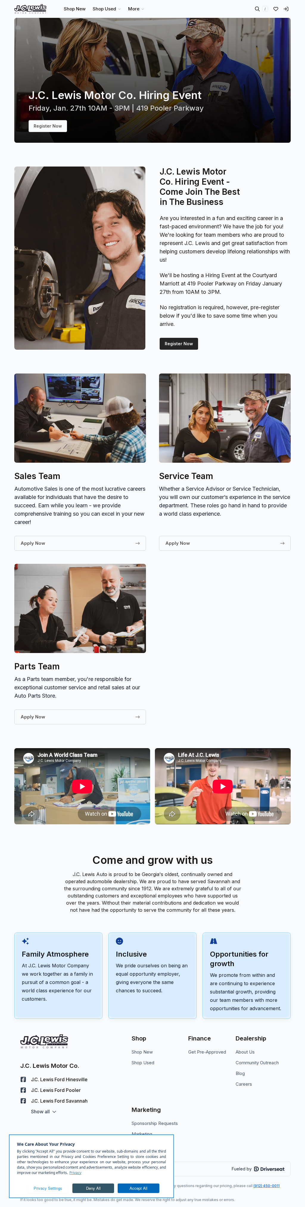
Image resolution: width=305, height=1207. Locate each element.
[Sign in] (286, 9)
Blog (240, 1073)
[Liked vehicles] (276, 9)
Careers (244, 1084)
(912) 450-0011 (266, 1186)
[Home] (30, 9)
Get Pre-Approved (207, 1052)
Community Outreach (257, 1062)
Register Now (48, 125)
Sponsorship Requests (155, 1123)
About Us (245, 1052)
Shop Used (143, 1062)
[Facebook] (23, 1079)
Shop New (142, 1052)
